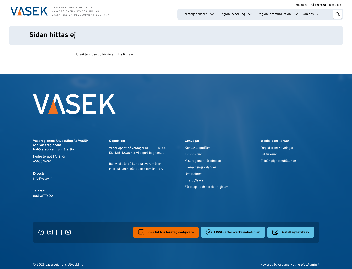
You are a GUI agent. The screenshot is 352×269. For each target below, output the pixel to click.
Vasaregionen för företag (203, 161)
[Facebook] (41, 232)
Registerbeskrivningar (277, 148)
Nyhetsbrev (193, 174)
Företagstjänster (195, 14)
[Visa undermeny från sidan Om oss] (318, 14)
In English (334, 5)
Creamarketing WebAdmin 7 (298, 264)
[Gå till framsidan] (60, 11)
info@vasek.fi (42, 178)
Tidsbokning (194, 154)
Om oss (308, 14)
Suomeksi (302, 5)
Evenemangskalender (200, 167)
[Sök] (337, 14)
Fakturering (269, 154)
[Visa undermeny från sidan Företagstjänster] (212, 14)
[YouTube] (68, 232)
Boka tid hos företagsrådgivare (170, 232)
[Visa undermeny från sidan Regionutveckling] (250, 14)
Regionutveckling (232, 14)
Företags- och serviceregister (206, 187)
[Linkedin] (59, 232)
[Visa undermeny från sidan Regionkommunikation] (295, 14)
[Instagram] (50, 232)
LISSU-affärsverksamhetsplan (237, 232)
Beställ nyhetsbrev (294, 232)
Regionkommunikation (274, 14)
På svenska (318, 5)
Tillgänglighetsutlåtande (278, 161)
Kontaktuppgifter (197, 148)
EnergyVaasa (194, 180)
